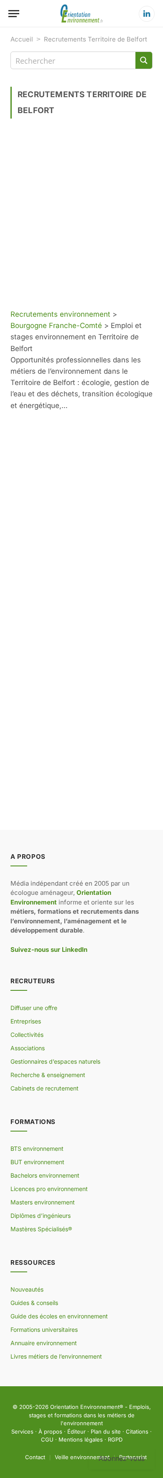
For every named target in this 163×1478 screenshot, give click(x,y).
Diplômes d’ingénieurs (40, 1215)
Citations (137, 1431)
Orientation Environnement (85, 1406)
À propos (50, 1431)
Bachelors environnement (44, 1175)
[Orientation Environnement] (81, 13)
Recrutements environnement (60, 314)
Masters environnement (42, 1202)
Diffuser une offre (33, 1007)
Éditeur (76, 1431)
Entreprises (25, 1021)
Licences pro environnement (49, 1188)
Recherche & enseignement (47, 1074)
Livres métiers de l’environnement (56, 1356)
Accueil (21, 39)
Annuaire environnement (43, 1342)
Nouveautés (26, 1289)
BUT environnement (37, 1161)
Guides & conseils (34, 1302)
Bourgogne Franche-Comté (56, 325)
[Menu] (13, 13)
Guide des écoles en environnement (59, 1316)
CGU (47, 1439)
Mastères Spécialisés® (41, 1229)
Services (22, 1431)
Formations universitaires (44, 1329)
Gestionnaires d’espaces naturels (55, 1061)
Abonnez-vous (122, 1458)
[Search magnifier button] (143, 60)
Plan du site (106, 1431)
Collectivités (26, 1034)
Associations (27, 1048)
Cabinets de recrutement (44, 1088)
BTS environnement (37, 1148)
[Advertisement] (81, 217)
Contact (35, 1457)
